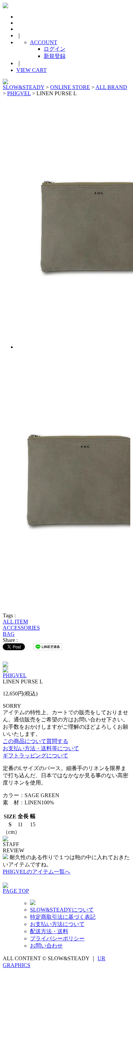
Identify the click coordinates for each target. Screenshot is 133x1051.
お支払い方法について (57, 924)
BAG (9, 634)
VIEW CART (31, 70)
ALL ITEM (15, 622)
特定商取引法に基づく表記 (62, 917)
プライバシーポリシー (57, 938)
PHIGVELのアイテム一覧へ (36, 872)
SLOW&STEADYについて (62, 910)
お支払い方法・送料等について (41, 748)
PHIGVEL (19, 93)
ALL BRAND (111, 87)
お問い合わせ (46, 946)
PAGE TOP (16, 891)
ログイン (54, 49)
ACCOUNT (43, 42)
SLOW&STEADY (23, 87)
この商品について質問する (35, 741)
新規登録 (54, 56)
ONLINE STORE (70, 87)
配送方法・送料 (49, 931)
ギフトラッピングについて (35, 755)
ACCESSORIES (21, 628)
